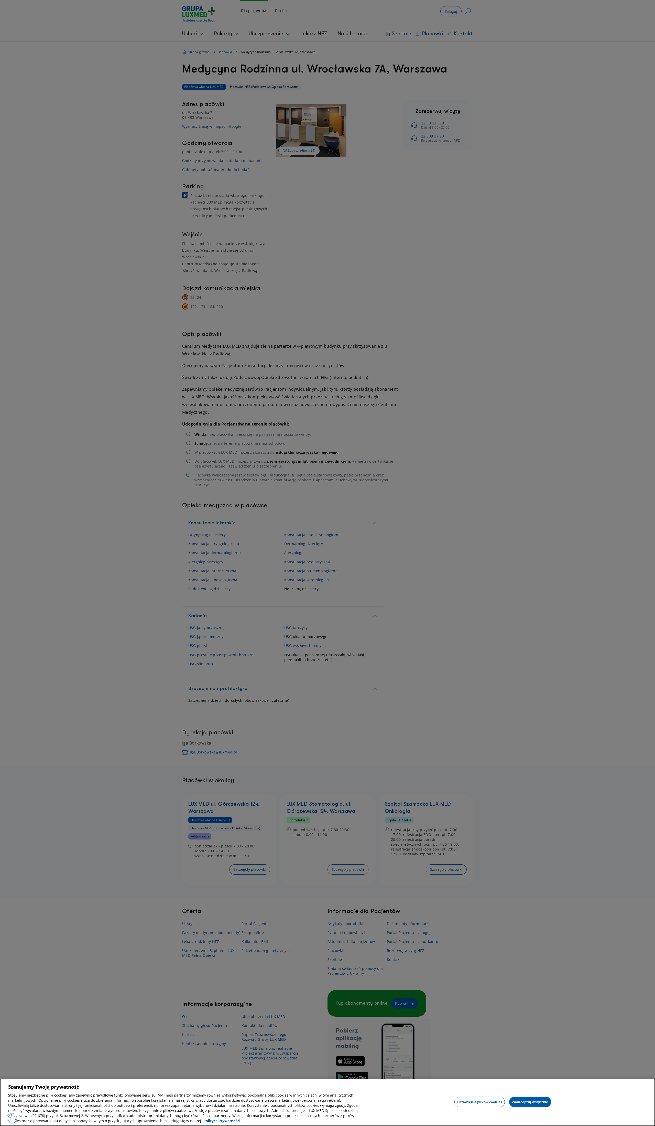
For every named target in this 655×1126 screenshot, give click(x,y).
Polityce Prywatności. (222, 1120)
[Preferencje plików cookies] (12, 1118)
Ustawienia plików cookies (479, 1101)
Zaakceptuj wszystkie (530, 1101)
